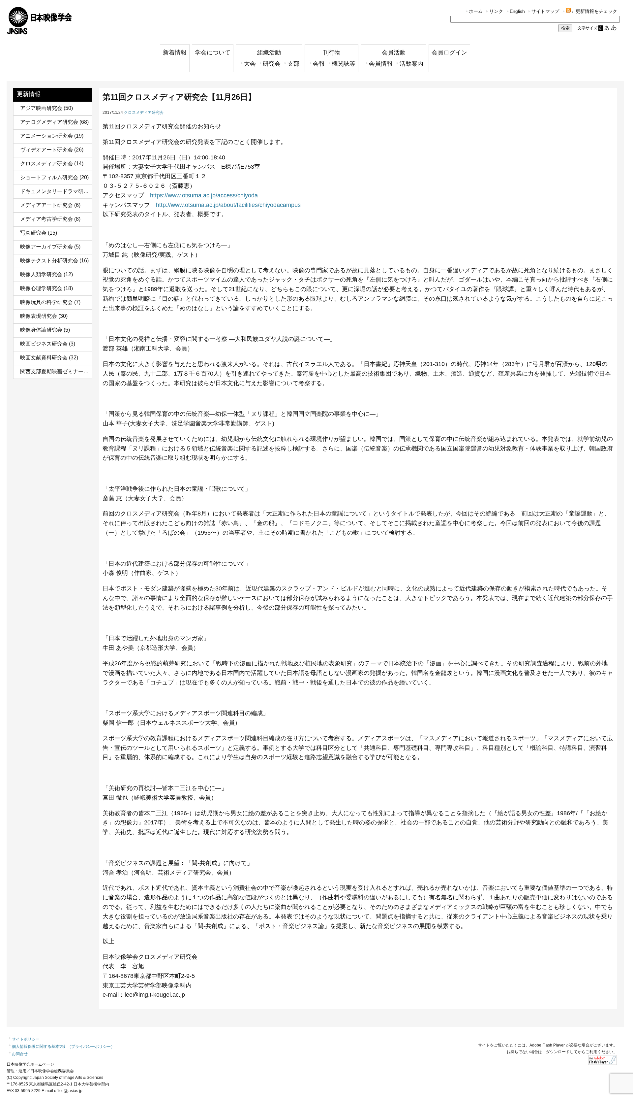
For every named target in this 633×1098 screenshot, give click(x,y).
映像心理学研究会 (41, 288)
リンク (496, 11)
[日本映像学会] (40, 32)
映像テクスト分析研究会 (49, 260)
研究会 (272, 63)
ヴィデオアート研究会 (46, 149)
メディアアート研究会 (46, 205)
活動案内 (411, 63)
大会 (250, 63)
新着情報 (175, 52)
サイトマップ (545, 11)
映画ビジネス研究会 (44, 344)
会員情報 (381, 63)
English (517, 11)
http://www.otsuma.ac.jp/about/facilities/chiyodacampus (228, 205)
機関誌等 (343, 63)
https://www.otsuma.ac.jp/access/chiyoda (204, 195)
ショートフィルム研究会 (49, 177)
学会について (212, 52)
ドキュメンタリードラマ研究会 (57, 191)
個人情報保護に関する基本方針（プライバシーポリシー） (63, 1046)
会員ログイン (449, 52)
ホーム (476, 11)
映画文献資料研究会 (44, 357)
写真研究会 (33, 233)
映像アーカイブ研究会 (46, 247)
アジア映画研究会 (41, 108)
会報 (319, 63)
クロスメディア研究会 (46, 163)
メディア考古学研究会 (46, 219)
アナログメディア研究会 (49, 122)
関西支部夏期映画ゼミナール (54, 371)
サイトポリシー (26, 1039)
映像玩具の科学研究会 (46, 302)
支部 (293, 63)
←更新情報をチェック (594, 11)
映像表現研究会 (38, 316)
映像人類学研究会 (41, 274)
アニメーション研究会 (46, 136)
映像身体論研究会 (41, 330)
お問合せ (20, 1053)
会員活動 (394, 52)
